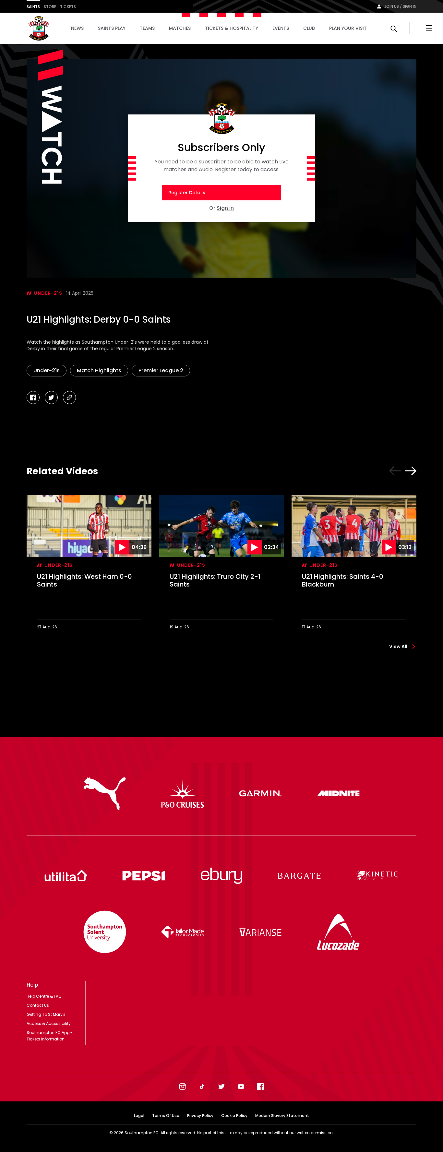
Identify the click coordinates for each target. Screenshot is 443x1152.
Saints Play (112, 28)
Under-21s (48, 293)
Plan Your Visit (348, 28)
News (77, 28)
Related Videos (62, 471)
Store (50, 6)
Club (309, 28)
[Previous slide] (395, 471)
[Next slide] (410, 471)
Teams (147, 28)
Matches (180, 28)
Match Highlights (99, 370)
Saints (33, 6)
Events (280, 28)
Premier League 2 (160, 370)
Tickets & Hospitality (231, 28)
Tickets (68, 6)
